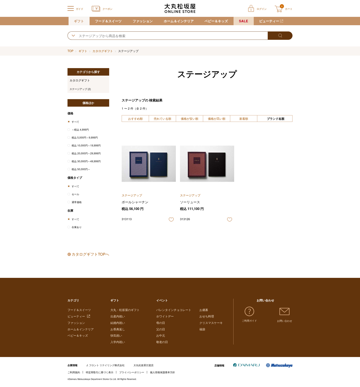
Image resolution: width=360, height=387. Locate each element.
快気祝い (116, 335)
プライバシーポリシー (131, 372)
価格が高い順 (216, 118)
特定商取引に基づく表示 (99, 372)
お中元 (160, 335)
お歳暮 (203, 310)
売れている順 (162, 118)
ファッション (143, 21)
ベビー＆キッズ (216, 21)
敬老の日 (162, 342)
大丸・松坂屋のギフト (125, 310)
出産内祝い (117, 316)
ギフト (79, 21)
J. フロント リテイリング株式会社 (105, 365)
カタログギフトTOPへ (90, 254)
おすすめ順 (135, 118)
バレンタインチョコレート (173, 310)
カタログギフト (102, 51)
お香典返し (117, 329)
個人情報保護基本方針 (162, 372)
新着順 (243, 118)
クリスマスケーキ (211, 323)
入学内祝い (117, 342)
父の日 (160, 329)
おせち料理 (206, 316)
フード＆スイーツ (108, 21)
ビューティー (269, 21)
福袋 (202, 329)
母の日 (160, 323)
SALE (243, 21)
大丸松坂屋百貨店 (144, 365)
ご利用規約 (74, 372)
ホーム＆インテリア (179, 21)
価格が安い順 (189, 118)
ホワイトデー (165, 316)
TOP (70, 51)
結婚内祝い (117, 323)
